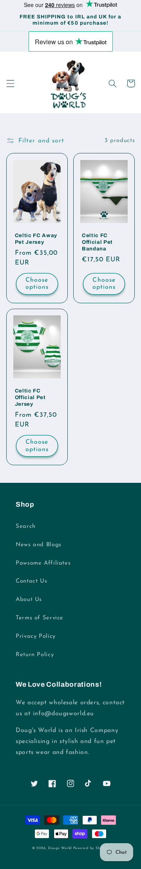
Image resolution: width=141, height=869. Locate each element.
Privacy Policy (36, 636)
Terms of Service (39, 618)
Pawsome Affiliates (43, 563)
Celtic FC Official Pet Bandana (97, 242)
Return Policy (35, 655)
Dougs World (60, 848)
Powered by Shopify (91, 848)
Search (26, 526)
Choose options (37, 284)
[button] (10, 83)
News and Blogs (38, 545)
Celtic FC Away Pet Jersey (36, 238)
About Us (29, 600)
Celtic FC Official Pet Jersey (30, 397)
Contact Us (31, 581)
